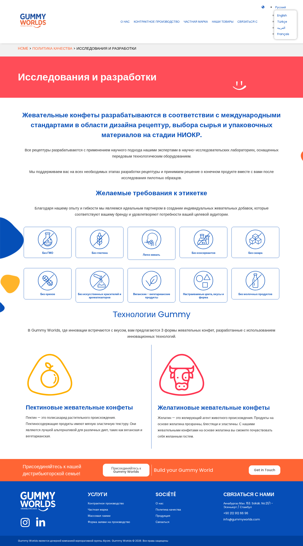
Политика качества (52, 48)
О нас (125, 22)
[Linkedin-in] (40, 522)
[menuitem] (280, 7)
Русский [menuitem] (280, 7)
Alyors (106, 540)
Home (23, 48)
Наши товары (222, 22)
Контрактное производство (157, 22)
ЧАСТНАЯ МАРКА (196, 22)
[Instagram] (25, 522)
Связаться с (247, 22)
